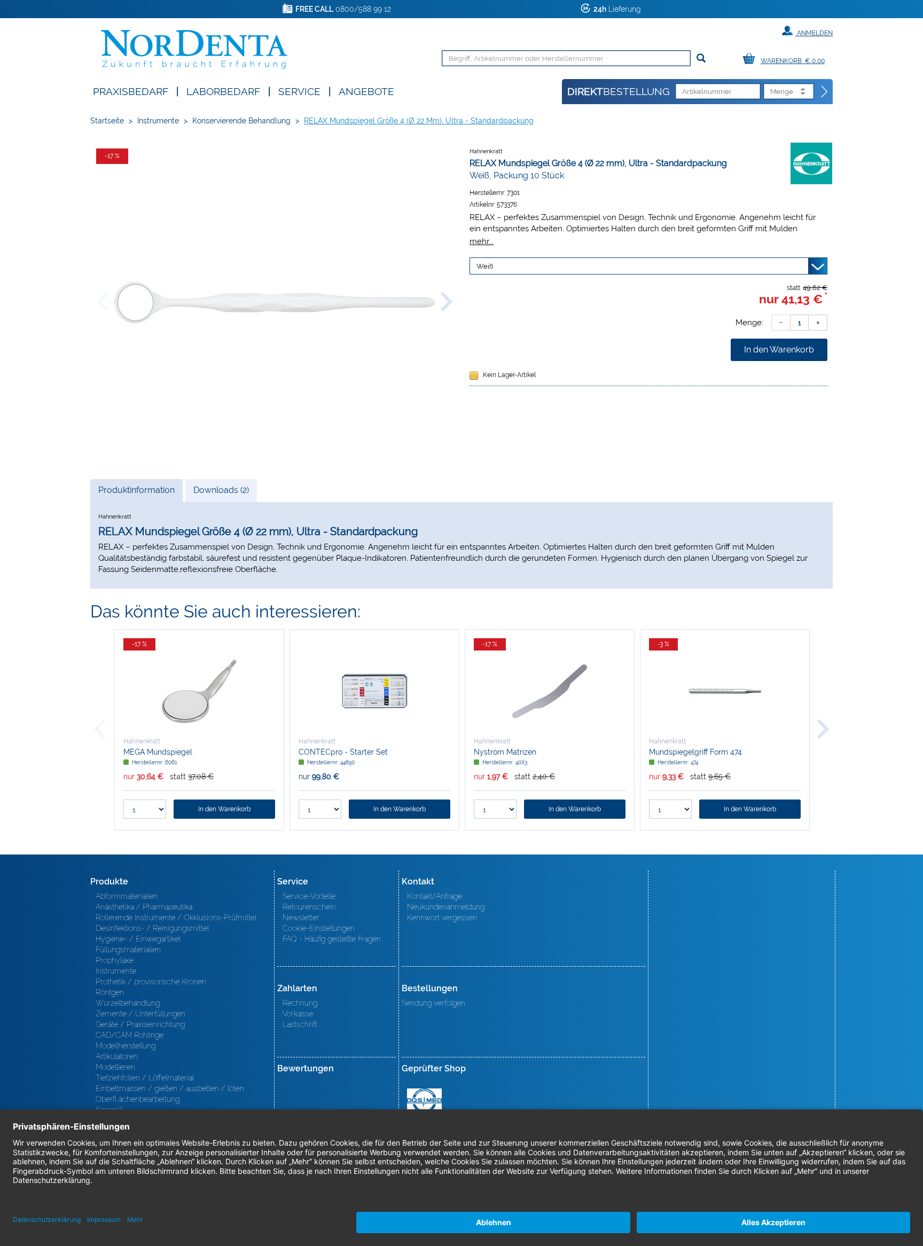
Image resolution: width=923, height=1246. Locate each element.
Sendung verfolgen (433, 1003)
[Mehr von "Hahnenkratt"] (811, 163)
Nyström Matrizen (505, 752)
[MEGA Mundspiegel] (199, 691)
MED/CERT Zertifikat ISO (424, 1100)
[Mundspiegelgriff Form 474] (724, 691)
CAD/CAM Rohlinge (129, 1035)
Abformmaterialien (127, 896)
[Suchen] (701, 58)
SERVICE (299, 90)
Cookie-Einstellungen (319, 928)
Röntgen (110, 992)
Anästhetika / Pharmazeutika (144, 907)
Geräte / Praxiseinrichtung (140, 1024)
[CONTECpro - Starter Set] (374, 691)
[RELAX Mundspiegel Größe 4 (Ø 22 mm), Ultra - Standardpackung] (274, 302)
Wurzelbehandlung (128, 1003)
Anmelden (814, 33)
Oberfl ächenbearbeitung (137, 1099)
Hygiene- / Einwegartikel (138, 939)
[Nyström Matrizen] (549, 691)
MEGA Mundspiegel (157, 752)
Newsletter (301, 917)
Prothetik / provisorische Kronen (151, 981)
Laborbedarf (223, 90)
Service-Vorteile (309, 896)
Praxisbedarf (130, 90)
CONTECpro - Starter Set (343, 752)
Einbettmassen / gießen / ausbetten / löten (170, 1088)
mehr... (482, 241)
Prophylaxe (115, 960)
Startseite (107, 120)
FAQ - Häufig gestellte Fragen (332, 939)
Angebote (366, 90)
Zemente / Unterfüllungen (140, 1013)
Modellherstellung (125, 1045)
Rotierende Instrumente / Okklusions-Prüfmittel (176, 917)
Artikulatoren (117, 1056)
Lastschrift (300, 1024)
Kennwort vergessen (442, 917)
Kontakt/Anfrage (434, 896)
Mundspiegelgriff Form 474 (695, 752)
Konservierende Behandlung (241, 120)
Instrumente (158, 120)
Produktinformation (136, 493)
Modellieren (115, 1067)
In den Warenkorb (779, 349)
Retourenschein (309, 907)
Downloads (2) (221, 490)
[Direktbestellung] (825, 92)
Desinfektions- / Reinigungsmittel (152, 928)
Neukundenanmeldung (445, 907)
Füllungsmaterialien (128, 949)
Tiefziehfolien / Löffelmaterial (145, 1077)
